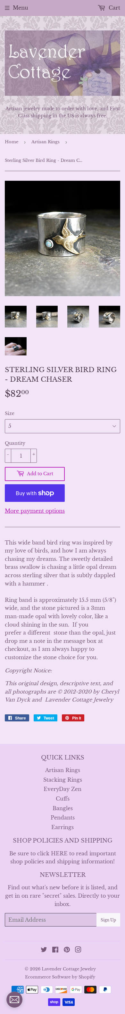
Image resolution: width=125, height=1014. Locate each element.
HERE (59, 853)
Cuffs (63, 798)
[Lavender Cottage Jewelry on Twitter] (44, 950)
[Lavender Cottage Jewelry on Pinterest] (66, 950)
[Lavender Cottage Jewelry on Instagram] (78, 950)
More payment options (35, 511)
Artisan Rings (45, 142)
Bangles (63, 808)
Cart (113, 7)
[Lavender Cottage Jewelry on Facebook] (55, 950)
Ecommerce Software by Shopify (60, 977)
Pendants (63, 817)
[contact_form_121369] (14, 1000)
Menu (20, 7)
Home (11, 142)
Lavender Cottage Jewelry (69, 969)
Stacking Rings (62, 780)
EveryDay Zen (62, 789)
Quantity (15, 443)
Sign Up (108, 920)
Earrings (62, 827)
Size (9, 413)
